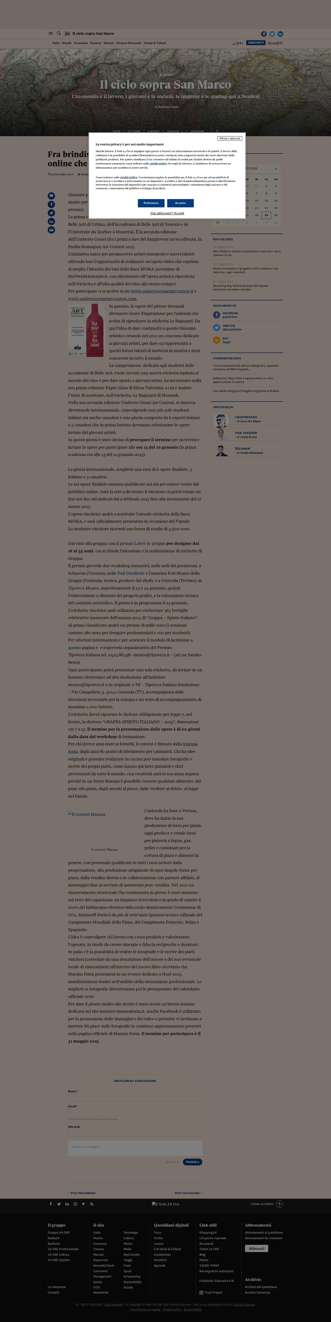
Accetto (180, 203)
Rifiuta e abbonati (230, 138)
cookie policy (158, 163)
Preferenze (151, 203)
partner (221, 177)
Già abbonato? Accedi (167, 213)
